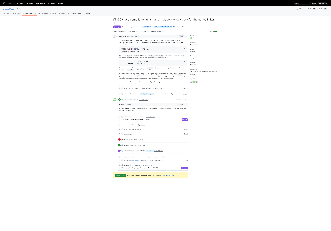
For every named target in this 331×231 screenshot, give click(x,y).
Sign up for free (120, 175)
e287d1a (186, 129)
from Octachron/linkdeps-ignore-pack (150, 160)
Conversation (121, 31)
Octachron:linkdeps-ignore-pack (163, 26)
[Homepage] (4, 3)
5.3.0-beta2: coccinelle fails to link (135, 119)
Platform (10, 3)
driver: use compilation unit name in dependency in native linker (143, 88)
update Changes (128, 134)
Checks (146, 31)
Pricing (60, 3)
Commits (134, 31)
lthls (122, 99)
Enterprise (51, 3)
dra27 (125, 139)
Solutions (19, 3)
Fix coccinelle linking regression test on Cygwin (139, 168)
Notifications (302, 8)
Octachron (125, 26)
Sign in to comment (168, 175)
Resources (29, 3)
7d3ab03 (186, 160)
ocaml (7, 9)
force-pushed (134, 94)
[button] (186, 36)
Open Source (40, 3)
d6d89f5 (186, 134)
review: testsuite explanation (132, 129)
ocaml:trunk (146, 26)
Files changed (159, 31)
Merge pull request (129, 160)
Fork (312, 8)
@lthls (170, 68)
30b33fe (186, 88)
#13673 (137, 160)
